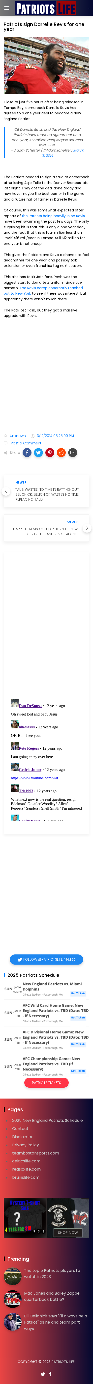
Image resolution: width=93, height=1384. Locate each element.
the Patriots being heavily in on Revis (53, 215)
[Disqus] (46, 627)
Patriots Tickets (46, 1082)
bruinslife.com (25, 1177)
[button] (27, 452)
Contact (20, 1128)
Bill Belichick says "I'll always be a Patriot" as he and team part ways (55, 1322)
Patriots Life (63, 1361)
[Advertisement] (46, 376)
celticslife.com (26, 1161)
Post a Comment (25, 443)
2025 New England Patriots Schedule (47, 1120)
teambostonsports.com (35, 1153)
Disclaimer (22, 1137)
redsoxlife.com (26, 1169)
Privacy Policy (25, 1145)
